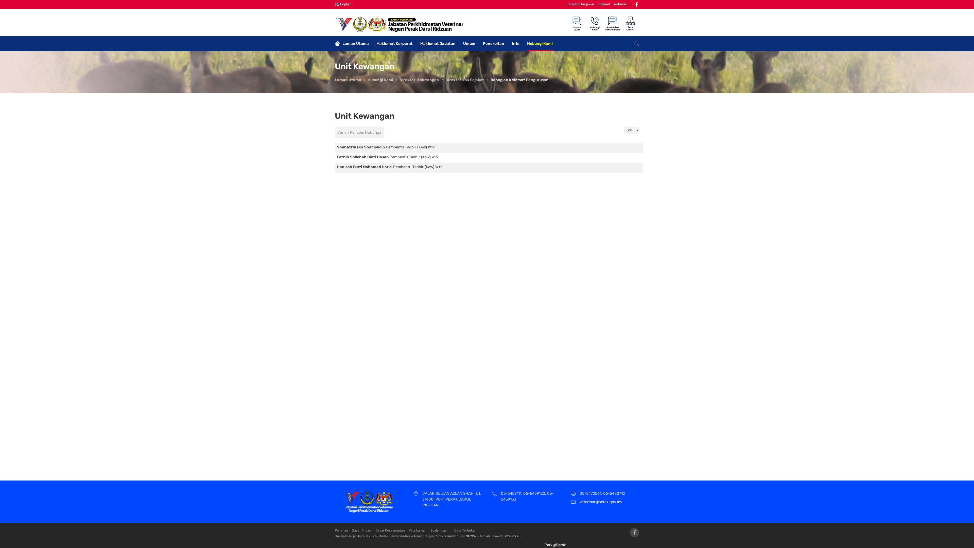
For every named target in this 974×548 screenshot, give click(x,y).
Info (515, 43)
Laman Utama (355, 43)
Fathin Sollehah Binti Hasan (363, 157)
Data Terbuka (464, 530)
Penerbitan (493, 43)
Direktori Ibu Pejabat (464, 80)
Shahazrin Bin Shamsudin (361, 147)
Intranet (604, 4)
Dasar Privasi (362, 530)
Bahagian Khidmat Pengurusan (520, 80)
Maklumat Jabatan (438, 43)
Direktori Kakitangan (419, 80)
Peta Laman (418, 530)
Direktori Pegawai (580, 4)
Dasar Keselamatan (390, 530)
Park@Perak (555, 545)
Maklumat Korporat (394, 43)
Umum (469, 43)
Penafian (341, 530)
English (345, 4)
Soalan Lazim (440, 530)
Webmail (620, 4)
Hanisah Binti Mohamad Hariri (365, 167)
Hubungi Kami (540, 43)
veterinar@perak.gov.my (601, 502)
